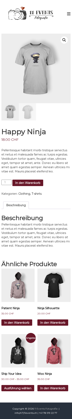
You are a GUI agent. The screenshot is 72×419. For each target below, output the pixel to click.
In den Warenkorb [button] (16, 322)
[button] (64, 40)
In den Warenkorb (27, 183)
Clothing (24, 194)
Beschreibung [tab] (16, 205)
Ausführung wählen (17, 388)
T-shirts (37, 194)
